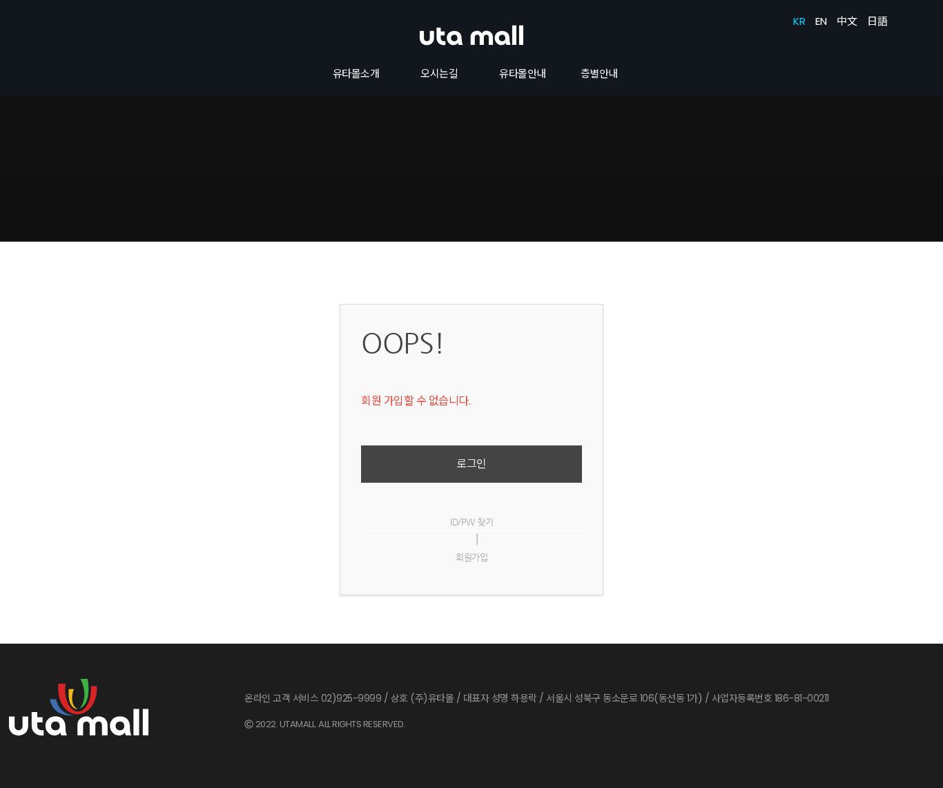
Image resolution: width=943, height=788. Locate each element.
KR (799, 21)
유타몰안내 (522, 73)
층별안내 (599, 73)
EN (820, 21)
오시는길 (439, 73)
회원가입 (471, 557)
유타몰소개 (356, 73)
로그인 (471, 464)
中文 (847, 21)
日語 (877, 21)
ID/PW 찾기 (471, 522)
